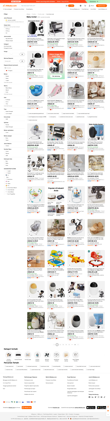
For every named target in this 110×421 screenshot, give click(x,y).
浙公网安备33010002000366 (79, 418)
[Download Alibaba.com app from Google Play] (102, 407)
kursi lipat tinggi (91, 369)
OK (22, 54)
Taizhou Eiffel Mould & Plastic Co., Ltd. (96, 179)
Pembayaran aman (28, 380)
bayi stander (20, 366)
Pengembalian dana (71, 388)
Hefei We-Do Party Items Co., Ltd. (35, 107)
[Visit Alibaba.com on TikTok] (104, 397)
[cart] (85, 6)
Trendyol (71, 414)
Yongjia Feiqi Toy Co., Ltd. (73, 275)
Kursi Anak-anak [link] (50, 14)
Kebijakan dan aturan (29, 394)
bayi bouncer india (45, 366)
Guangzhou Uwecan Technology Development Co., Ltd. (76, 244)
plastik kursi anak (80, 116)
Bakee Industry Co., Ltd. (52, 275)
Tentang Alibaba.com (8, 377)
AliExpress (33, 414)
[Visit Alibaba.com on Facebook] (89, 397)
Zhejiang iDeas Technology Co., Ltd (55, 108)
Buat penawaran (49, 383)
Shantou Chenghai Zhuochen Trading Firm (76, 211)
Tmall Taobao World (47, 414)
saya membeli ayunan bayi (83, 113)
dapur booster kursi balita (68, 113)
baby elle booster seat (49, 369)
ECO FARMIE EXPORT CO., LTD (95, 244)
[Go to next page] (78, 344)
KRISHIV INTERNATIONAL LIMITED (96, 275)
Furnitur (34, 14)
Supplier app (56, 407)
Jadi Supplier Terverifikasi (94, 388)
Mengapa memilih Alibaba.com (10, 380)
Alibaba (28, 14)
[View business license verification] (68, 419)
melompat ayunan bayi (32, 366)
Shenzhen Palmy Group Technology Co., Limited (36, 45)
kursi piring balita (57, 366)
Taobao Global (61, 414)
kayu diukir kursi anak (81, 366)
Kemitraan (91, 391)
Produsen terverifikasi (51, 380)
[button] (66, 6)
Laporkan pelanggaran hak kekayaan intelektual (75, 392)
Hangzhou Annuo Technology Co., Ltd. (36, 245)
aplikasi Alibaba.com (80, 407)
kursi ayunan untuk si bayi (53, 113)
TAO (67, 414)
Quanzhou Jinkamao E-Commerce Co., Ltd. (76, 46)
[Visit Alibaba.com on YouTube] (101, 397)
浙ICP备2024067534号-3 (93, 418)
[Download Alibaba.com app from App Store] (90, 407)
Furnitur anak (41, 14)
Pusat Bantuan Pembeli (72, 380)
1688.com (39, 414)
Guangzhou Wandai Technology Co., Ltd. (96, 212)
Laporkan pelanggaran (72, 395)
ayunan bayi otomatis (62, 369)
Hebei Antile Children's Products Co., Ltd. (76, 76)
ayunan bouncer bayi (36, 369)
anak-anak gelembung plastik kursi (36, 113)
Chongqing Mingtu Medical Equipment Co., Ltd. (56, 46)
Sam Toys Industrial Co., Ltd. (33, 211)
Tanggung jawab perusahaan (9, 385)
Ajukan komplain (71, 385)
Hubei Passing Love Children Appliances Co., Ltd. (36, 179)
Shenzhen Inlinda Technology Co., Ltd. (96, 77)
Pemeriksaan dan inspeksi (30, 391)
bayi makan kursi (9, 366)
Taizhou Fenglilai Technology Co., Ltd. (56, 181)
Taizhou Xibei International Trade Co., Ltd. (96, 45)
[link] (108, 407)
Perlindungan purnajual (29, 388)
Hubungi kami (70, 383)
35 (75, 344)
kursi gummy (53, 116)
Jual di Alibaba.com (93, 380)
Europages (76, 414)
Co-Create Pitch (7, 383)
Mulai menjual (92, 383)
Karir (4, 388)
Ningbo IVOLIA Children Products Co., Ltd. (56, 244)
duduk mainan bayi (33, 120)
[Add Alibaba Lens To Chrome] (27, 407)
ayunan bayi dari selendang (77, 369)
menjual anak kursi (69, 366)
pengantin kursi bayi (93, 116)
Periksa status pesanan (94, 385)
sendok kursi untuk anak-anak (66, 116)
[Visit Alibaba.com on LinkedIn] (92, 397)
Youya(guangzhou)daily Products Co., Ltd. (76, 179)
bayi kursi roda (9, 369)
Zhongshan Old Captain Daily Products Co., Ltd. (96, 107)
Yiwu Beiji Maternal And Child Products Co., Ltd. (36, 149)
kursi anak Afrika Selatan (22, 369)
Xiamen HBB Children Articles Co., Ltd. (76, 107)
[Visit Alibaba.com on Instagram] (98, 397)
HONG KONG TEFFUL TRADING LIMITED (76, 148)
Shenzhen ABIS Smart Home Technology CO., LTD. (36, 276)
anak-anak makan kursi (95, 366)
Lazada (55, 414)
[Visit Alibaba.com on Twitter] (95, 397)
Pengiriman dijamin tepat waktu (31, 385)
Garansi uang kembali (29, 383)
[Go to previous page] (54, 344)
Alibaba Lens (12, 407)
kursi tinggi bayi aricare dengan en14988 (37, 116)
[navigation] (14, 180)
